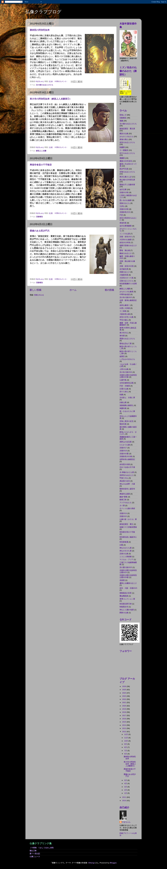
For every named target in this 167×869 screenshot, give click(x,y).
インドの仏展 (125, 234)
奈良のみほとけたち (127, 142)
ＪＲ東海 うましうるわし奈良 (42, 848)
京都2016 (123, 513)
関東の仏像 (124, 613)
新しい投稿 (35, 290)
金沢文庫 (123, 189)
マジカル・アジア (126, 559)
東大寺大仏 (124, 333)
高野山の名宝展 (126, 442)
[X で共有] (76, 81)
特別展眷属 (124, 542)
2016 (124, 719)
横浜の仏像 (124, 134)
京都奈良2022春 (126, 456)
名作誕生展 (124, 269)
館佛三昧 (123, 500)
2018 (124, 712)
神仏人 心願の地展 (127, 610)
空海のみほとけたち (127, 172)
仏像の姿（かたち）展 (128, 519)
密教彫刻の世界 (126, 593)
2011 (124, 797)
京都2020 (123, 516)
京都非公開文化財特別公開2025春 (128, 376)
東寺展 (122, 336)
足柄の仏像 (124, 554)
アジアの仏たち (126, 503)
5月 (125, 780)
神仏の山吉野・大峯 (127, 484)
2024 (124, 693)
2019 (124, 709)
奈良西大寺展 (125, 464)
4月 (125, 783)
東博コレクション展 (127, 599)
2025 (124, 690)
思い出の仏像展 (126, 200)
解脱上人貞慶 (41, 151)
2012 (124, 732)
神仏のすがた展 (126, 551)
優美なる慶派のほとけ (128, 583)
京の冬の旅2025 (126, 297)
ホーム (73, 290)
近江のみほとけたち (127, 153)
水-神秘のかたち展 (127, 472)
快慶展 (122, 147)
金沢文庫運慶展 (126, 226)
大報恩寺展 (124, 275)
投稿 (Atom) (39, 295)
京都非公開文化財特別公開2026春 (128, 576)
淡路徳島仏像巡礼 (126, 405)
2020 (124, 706)
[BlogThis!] (74, 81)
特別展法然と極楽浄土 (128, 537)
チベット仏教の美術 (127, 508)
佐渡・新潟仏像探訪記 (128, 300)
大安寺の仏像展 (126, 240)
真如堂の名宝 (125, 481)
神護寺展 (123, 408)
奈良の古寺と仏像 (126, 317)
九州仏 (122, 206)
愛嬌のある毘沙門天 (40, 230)
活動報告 (39, 217)
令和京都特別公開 (126, 383)
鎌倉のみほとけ (126, 253)
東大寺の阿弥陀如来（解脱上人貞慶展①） (51, 99)
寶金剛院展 (124, 596)
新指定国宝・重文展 (127, 129)
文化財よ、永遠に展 (127, 397)
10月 (126, 741)
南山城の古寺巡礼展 (127, 180)
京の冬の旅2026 (126, 372)
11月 (126, 738)
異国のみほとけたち (127, 339)
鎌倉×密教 (123, 497)
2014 (124, 725)
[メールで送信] (72, 81)
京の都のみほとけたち (44, 85)
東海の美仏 (124, 139)
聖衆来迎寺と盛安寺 (127, 489)
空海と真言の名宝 (126, 421)
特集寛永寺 (124, 607)
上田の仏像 (124, 369)
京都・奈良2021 (126, 237)
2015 (124, 722)
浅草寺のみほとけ (126, 475)
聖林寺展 (123, 424)
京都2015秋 (124, 192)
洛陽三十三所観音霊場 (128, 527)
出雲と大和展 (125, 308)
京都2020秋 (124, 209)
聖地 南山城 (125, 250)
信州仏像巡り (125, 305)
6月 (125, 754)
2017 (124, 715)
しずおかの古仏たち (127, 359)
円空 (121, 215)
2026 (124, 686)
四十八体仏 (124, 392)
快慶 (121, 395)
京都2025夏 (124, 454)
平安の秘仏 (124, 320)
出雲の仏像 (124, 389)
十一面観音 (124, 150)
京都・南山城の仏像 (127, 261)
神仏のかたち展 (126, 548)
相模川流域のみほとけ (128, 245)
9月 (125, 744)
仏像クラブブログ (43, 11)
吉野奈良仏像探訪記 (127, 459)
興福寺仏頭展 (125, 494)
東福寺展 (123, 223)
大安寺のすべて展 (126, 278)
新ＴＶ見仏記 (35, 854)
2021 (124, 702)
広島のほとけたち (126, 281)
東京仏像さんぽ (126, 177)
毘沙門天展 (124, 169)
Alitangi (91, 863)
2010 (124, 801)
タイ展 (122, 505)
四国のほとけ (125, 272)
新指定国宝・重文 (126, 524)
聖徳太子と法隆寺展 (127, 185)
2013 (124, 728)
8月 (125, 747)
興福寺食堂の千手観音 (41, 164)
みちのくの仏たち (126, 136)
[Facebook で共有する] (79, 81)
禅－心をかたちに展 (127, 411)
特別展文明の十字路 (127, 532)
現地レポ (123, 115)
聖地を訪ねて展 (126, 343)
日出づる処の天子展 (127, 467)
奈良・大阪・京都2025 (128, 588)
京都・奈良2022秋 (127, 266)
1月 (125, 793)
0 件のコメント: (61, 81)
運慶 (121, 121)
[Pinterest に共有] (81, 81)
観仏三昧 (33, 851)
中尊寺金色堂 (125, 294)
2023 (124, 696)
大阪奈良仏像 (125, 314)
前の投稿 (109, 290)
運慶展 (122, 158)
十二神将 (123, 311)
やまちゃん (126, 822)
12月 (126, 734)
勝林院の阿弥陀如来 (40, 30)
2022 (124, 699)
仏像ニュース (35, 856)
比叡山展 (123, 402)
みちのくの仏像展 (126, 292)
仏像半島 (123, 380)
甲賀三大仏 (124, 478)
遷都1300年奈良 (126, 161)
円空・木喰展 (125, 386)
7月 (125, 751)
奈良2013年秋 (125, 242)
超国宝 (122, 356)
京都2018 (123, 451)
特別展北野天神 (126, 604)
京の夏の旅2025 (126, 567)
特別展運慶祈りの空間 (128, 284)
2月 (125, 790)
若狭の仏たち (125, 203)
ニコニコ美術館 (126, 557)
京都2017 (123, 448)
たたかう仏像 (125, 445)
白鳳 (121, 545)
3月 (125, 787)
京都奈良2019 (125, 212)
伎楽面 (122, 580)
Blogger (113, 863)
